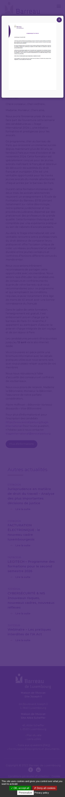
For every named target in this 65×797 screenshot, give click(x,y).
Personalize (25, 792)
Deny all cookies (45, 788)
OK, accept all (21, 788)
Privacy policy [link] (41, 792)
